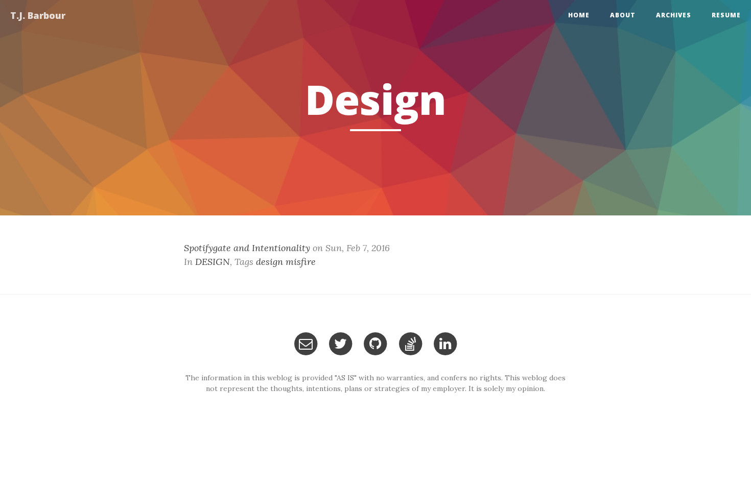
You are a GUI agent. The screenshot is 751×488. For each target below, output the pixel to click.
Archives (673, 15)
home (579, 15)
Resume (726, 15)
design (269, 261)
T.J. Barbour (37, 15)
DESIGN (212, 261)
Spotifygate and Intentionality (247, 248)
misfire (301, 261)
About (623, 15)
